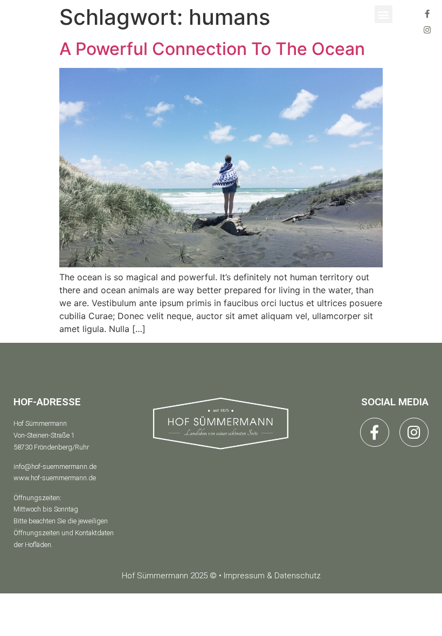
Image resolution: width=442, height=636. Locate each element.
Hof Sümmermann (40, 423)
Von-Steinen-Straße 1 (44, 435)
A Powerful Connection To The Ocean (212, 48)
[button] (383, 14)
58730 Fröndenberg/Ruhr (51, 447)
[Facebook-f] (427, 13)
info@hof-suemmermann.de (54, 466)
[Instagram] (427, 30)
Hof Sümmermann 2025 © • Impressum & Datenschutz (221, 575)
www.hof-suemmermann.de (54, 478)
